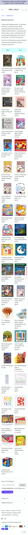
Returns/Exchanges (6, 512)
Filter (7, 50)
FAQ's (19, 510)
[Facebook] (2, 518)
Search (3, 510)
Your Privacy (15, 515)
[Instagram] (5, 518)
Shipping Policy (17, 512)
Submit (22, 485)
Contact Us (14, 510)
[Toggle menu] (2, 9)
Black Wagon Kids (16, 522)
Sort (20, 50)
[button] (26, 272)
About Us (8, 510)
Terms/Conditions (6, 515)
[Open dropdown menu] (25, 498)
